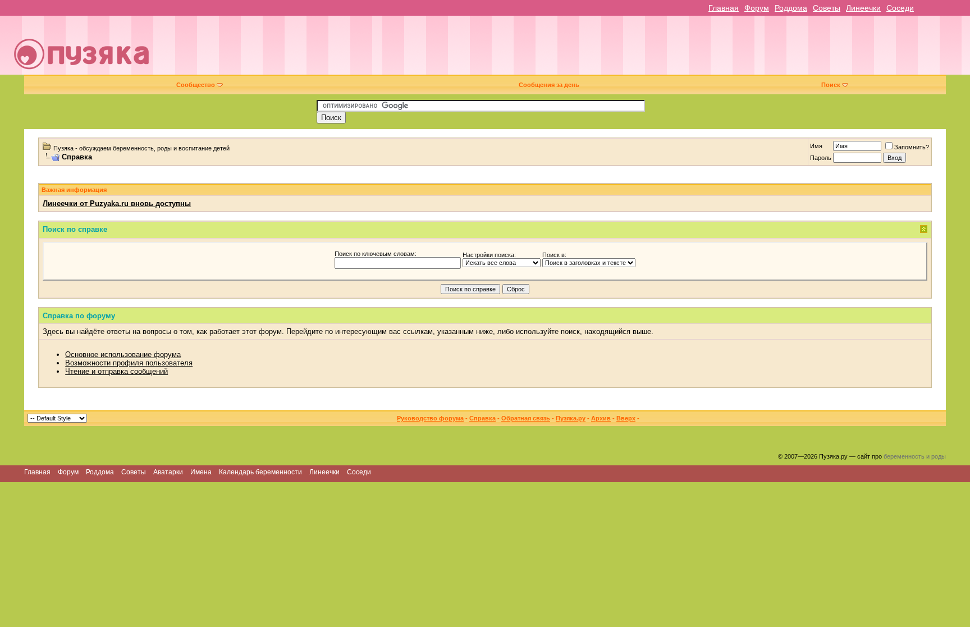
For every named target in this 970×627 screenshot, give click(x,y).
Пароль (820, 157)
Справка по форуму (79, 316)
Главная (723, 7)
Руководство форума (430, 418)
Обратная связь (525, 418)
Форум (756, 7)
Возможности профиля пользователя (129, 363)
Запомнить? (911, 147)
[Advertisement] (563, 49)
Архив (601, 418)
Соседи (900, 7)
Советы (826, 7)
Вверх (625, 418)
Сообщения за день (549, 84)
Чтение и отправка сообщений (116, 371)
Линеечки (863, 7)
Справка (482, 418)
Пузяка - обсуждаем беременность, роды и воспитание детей (141, 148)
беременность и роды (915, 456)
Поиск (830, 84)
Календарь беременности (260, 472)
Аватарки (168, 472)
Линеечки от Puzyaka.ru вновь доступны (117, 203)
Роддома (791, 7)
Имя (816, 146)
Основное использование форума (123, 354)
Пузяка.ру (570, 418)
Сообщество (195, 84)
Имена (201, 472)
